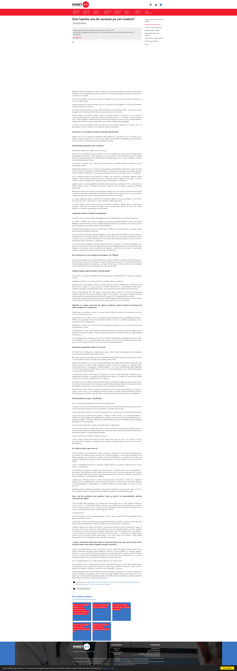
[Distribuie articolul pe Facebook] (77, 38)
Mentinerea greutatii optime (152, 34)
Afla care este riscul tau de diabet (154, 20)
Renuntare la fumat (151, 41)
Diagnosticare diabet (152, 30)
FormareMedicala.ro (154, 650)
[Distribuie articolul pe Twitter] (80, 38)
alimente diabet (102, 582)
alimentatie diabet (89, 582)
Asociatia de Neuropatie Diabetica (149, 654)
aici (134, 664)
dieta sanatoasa (81, 584)
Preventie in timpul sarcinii (154, 38)
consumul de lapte (115, 582)
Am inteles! (227, 668)
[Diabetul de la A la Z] (80, 4)
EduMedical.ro (155, 648)
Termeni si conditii (108, 668)
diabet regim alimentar (131, 582)
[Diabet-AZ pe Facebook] (161, 5)
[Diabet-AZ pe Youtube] (155, 5)
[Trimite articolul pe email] (74, 38)
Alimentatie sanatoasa (152, 24)
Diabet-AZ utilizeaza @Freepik (152, 656)
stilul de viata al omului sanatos (100, 584)
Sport (147, 44)
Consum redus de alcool (153, 27)
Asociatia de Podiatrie (153, 652)
